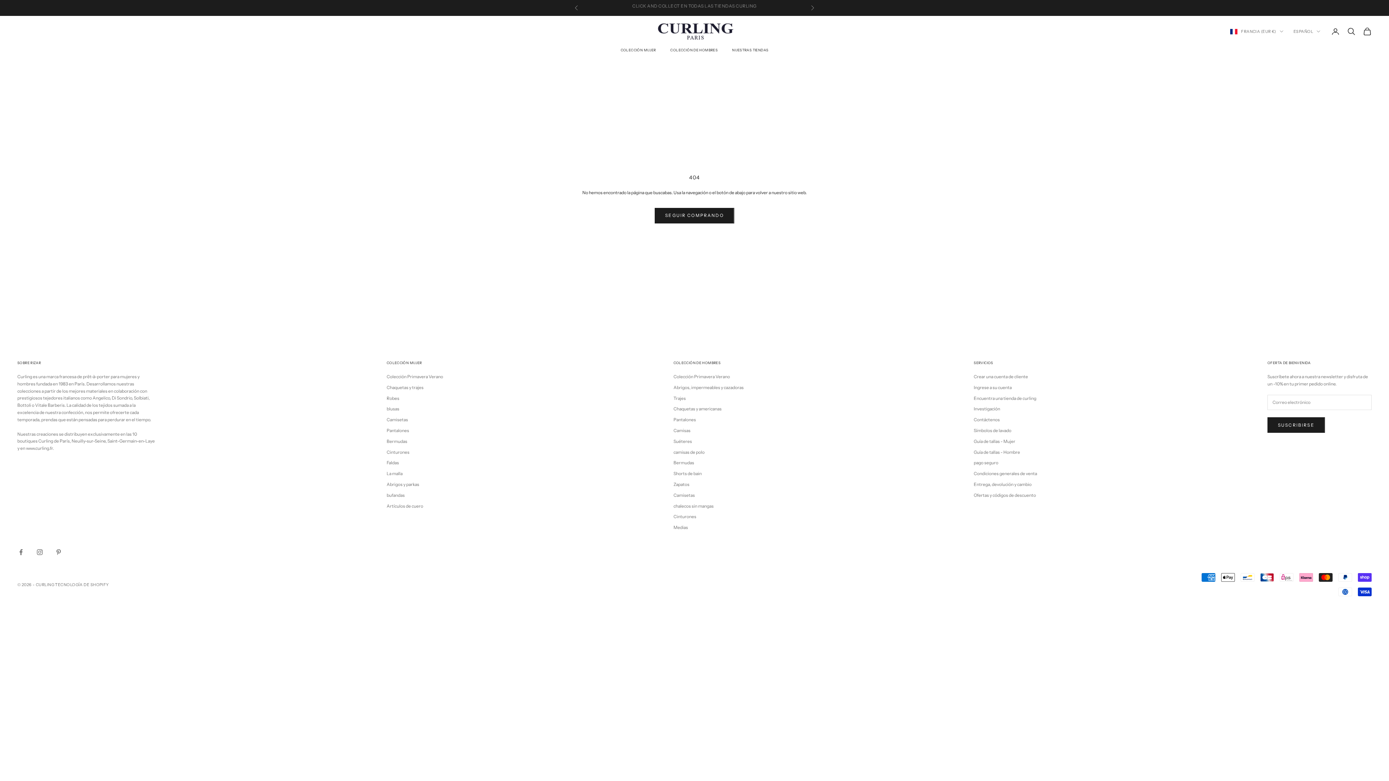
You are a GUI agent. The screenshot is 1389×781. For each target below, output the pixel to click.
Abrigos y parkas (403, 484)
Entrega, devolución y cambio (1003, 484)
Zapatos (681, 484)
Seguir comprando (694, 215)
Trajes (680, 398)
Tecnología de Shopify (82, 584)
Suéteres (683, 441)
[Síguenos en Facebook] (21, 552)
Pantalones (398, 430)
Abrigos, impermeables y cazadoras (709, 387)
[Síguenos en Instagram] (39, 552)
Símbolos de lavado (992, 430)
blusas (393, 408)
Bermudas (397, 441)
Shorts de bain (688, 473)
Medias (681, 527)
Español (1303, 31)
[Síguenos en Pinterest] (58, 552)
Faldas (393, 462)
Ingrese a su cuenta (993, 387)
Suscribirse (1296, 425)
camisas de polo (689, 452)
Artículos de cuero (405, 506)
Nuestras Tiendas (750, 50)
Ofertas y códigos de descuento (1005, 495)
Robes (393, 398)
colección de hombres (694, 50)
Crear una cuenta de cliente (1001, 376)
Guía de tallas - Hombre (997, 452)
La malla (395, 473)
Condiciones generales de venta (1005, 473)
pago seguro (986, 462)
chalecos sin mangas (694, 506)
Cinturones (398, 452)
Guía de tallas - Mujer (994, 441)
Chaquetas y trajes (405, 387)
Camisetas (397, 419)
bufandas (396, 495)
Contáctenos (987, 419)
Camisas (682, 430)
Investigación (987, 408)
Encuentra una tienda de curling (1005, 398)
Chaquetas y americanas (698, 408)
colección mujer (638, 50)
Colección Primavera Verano (415, 376)
